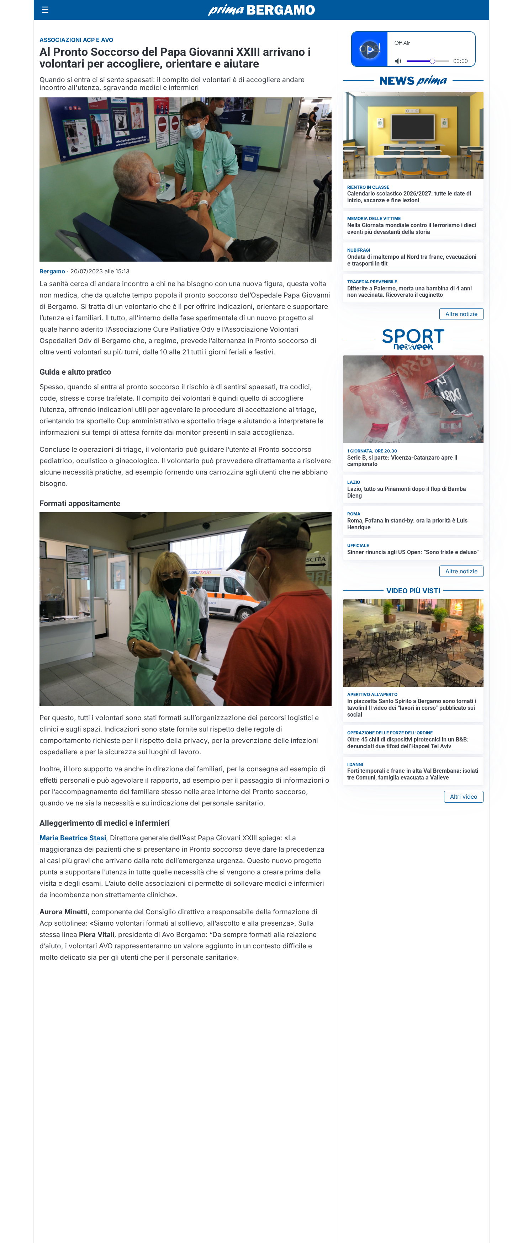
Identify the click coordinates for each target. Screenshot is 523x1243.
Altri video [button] (463, 796)
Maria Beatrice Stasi (72, 838)
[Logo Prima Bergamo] (261, 10)
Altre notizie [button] (461, 313)
